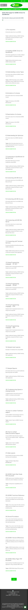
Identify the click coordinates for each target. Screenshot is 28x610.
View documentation (11, 41)
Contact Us (8, 604)
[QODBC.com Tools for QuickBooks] (15, 5)
